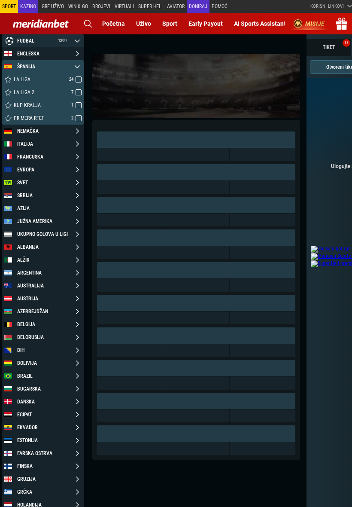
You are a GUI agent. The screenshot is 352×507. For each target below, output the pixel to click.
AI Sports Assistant (260, 23)
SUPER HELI (150, 6)
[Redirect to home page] (41, 23)
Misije (315, 23)
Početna (113, 23)
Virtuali (124, 6)
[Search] (88, 23)
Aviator (176, 6)
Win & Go (78, 6)
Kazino (28, 6)
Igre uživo (52, 6)
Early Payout (205, 23)
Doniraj (198, 6)
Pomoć (220, 6)
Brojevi (101, 6)
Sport (169, 23)
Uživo (143, 23)
